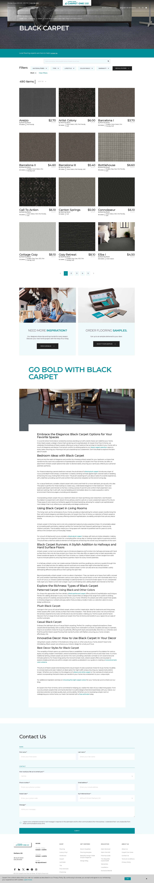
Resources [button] (23, 8)
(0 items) (146, 7)
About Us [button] (34, 8)
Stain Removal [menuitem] (105, 849)
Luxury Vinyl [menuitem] (63, 852)
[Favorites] (142, 8)
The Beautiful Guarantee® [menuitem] (105, 860)
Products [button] (11, 8)
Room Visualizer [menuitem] (85, 849)
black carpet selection (99, 447)
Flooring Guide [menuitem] (105, 855)
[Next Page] (94, 273)
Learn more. (28, 880)
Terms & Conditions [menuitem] (128, 859)
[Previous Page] (60, 273)
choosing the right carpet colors (74, 680)
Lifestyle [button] (68, 68)
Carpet (40, 18)
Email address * (83, 782)
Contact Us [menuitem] (125, 855)
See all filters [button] (120, 68)
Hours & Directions (109, 8)
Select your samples (104, 344)
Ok (128, 878)
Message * (22, 804)
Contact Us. (54, 53)
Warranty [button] (102, 68)
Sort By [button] (41, 81)
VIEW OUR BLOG (45, 346)
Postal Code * (23, 793)
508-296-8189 (34, 3)
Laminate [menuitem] (62, 862)
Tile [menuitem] (60, 865)
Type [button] (54, 68)
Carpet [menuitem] (61, 859)
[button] (139, 8)
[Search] (108, 61)
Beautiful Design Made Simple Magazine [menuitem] (87, 856)
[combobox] (75, 61)
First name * (23, 752)
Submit (77, 831)
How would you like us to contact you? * (31, 771)
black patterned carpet (77, 593)
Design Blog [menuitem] (84, 861)
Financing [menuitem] (62, 872)
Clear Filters (43, 73)
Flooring (32, 18)
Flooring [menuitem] (62, 849)
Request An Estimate (128, 8)
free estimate (84, 694)
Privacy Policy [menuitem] (126, 862)
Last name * (81, 752)
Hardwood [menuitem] (62, 855)
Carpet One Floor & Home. (27, 873)
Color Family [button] (85, 68)
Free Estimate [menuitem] (64, 869)
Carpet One (23, 18)
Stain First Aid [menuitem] (105, 852)
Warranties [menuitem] (104, 864)
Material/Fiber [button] (38, 68)
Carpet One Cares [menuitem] (127, 852)
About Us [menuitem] (125, 849)
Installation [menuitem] (104, 867)
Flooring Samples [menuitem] (85, 852)
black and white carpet (82, 672)
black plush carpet (91, 471)
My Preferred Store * (84, 793)
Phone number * (24, 782)
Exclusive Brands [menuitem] (106, 870)
